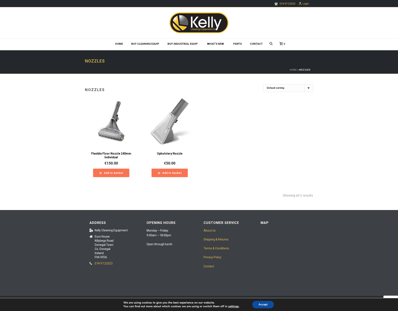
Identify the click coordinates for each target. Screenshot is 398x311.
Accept (263, 304)
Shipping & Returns (216, 239)
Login (306, 3)
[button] (111, 173)
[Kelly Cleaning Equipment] (199, 22)
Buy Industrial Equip (182, 43)
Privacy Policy (212, 257)
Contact (256, 43)
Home (119, 43)
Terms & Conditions (216, 248)
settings (233, 306)
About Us (210, 230)
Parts (237, 43)
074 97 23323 (287, 3)
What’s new (215, 43)
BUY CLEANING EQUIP (145, 43)
